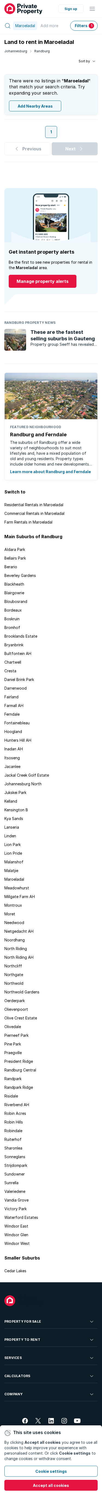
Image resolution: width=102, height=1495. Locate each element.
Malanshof (13, 862)
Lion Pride (13, 853)
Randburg (42, 51)
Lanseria (11, 827)
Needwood (14, 922)
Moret (9, 914)
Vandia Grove (16, 1200)
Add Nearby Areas (35, 106)
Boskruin (12, 618)
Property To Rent (22, 1340)
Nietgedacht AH (18, 931)
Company (13, 1394)
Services (13, 1358)
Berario (10, 566)
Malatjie (11, 870)
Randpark (12, 1078)
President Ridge (18, 1061)
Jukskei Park (15, 792)
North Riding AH (18, 957)
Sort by (84, 61)
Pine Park (12, 1044)
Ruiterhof (12, 1139)
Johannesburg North (23, 784)
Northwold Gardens (21, 992)
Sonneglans (14, 1156)
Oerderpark (14, 1000)
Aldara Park (14, 549)
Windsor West (17, 1243)
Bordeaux (13, 610)
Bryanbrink (13, 644)
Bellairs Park (15, 558)
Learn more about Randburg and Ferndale (50, 471)
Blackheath (14, 584)
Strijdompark (15, 1165)
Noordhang (14, 940)
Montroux (13, 905)
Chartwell (12, 662)
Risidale (11, 1096)
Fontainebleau (17, 723)
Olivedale (12, 1026)
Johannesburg (15, 51)
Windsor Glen (16, 1234)
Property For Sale (22, 1321)
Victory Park (15, 1208)
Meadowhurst (16, 888)
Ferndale (12, 714)
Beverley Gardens (20, 575)
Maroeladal (14, 879)
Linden (10, 836)
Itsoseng (12, 757)
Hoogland (13, 731)
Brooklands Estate (20, 636)
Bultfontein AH (17, 653)
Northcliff (13, 966)
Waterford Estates (21, 1217)
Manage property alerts (43, 281)
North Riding (15, 948)
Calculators (17, 1376)
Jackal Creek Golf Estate (26, 775)
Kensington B (16, 810)
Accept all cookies (51, 1485)
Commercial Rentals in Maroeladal (34, 513)
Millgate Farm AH (19, 896)
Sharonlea (13, 1148)
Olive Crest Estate (20, 1018)
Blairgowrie (14, 592)
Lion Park (12, 844)
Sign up (70, 9)
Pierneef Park (16, 1035)
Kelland (10, 801)
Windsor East (16, 1226)
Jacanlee (12, 766)
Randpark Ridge (18, 1087)
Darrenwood (15, 688)
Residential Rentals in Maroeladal (33, 504)
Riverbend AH (16, 1104)
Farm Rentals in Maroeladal (28, 522)
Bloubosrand (15, 601)
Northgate (13, 974)
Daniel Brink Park (19, 679)
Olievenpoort (16, 1009)
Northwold (13, 983)
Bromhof (12, 627)
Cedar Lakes (15, 1270)
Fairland (11, 697)
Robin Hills (13, 1122)
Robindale (13, 1130)
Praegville (13, 1052)
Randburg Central (20, 1070)
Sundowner (14, 1174)
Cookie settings (51, 1471)
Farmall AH (13, 705)
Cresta (10, 671)
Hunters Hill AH (17, 740)
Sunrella (11, 1182)
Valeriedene (14, 1191)
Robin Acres (15, 1113)
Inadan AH (13, 749)
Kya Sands (13, 818)
